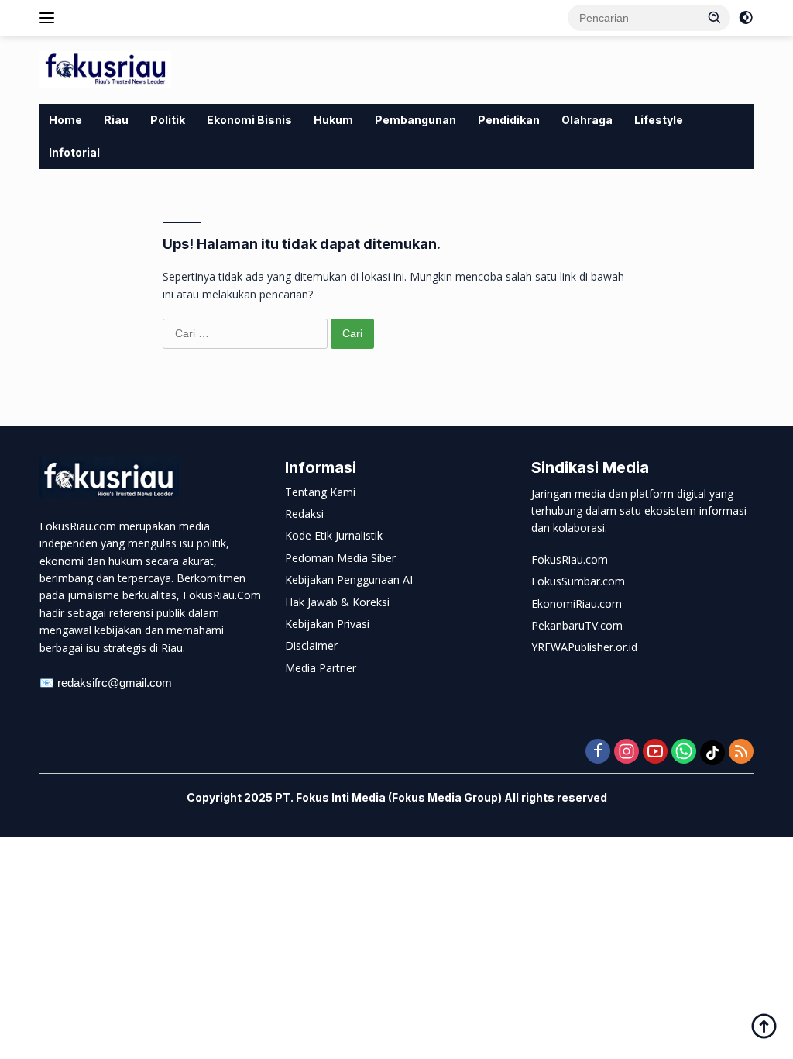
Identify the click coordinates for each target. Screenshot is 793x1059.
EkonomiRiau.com (576, 603)
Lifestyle (658, 119)
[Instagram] (626, 752)
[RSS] (741, 752)
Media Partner (320, 668)
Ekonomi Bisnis (249, 119)
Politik (167, 119)
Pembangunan (415, 119)
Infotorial (74, 152)
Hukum (333, 119)
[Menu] (49, 18)
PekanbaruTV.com (577, 625)
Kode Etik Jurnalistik (334, 535)
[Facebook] (597, 752)
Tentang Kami (320, 492)
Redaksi (304, 513)
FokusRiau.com (569, 559)
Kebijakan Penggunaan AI (349, 579)
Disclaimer (311, 645)
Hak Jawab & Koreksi (337, 602)
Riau (116, 119)
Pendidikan (509, 119)
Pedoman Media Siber (340, 557)
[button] (714, 17)
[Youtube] (655, 752)
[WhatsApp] (683, 752)
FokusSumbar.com (578, 581)
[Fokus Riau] (105, 68)
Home (65, 119)
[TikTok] (712, 752)
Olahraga (587, 119)
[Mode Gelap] (746, 18)
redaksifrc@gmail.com (114, 682)
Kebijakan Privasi (327, 623)
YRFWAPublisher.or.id (584, 647)
